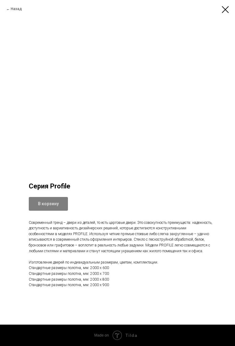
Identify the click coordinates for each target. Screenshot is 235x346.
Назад (16, 9)
